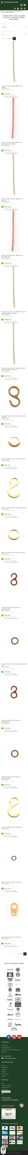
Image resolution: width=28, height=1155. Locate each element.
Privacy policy (5, 1074)
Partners (3, 1069)
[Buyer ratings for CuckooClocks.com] (8, 1114)
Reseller (3, 1071)
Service (4, 1080)
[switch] (3, 1153)
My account (4, 1089)
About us (3, 1065)
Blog (2, 1093)
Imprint (3, 1076)
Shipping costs (5, 1087)
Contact (5, 1042)
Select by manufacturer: (7, 31)
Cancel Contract (6, 1091)
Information (7, 1062)
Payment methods (6, 1085)
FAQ (2, 1083)
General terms (5, 1067)
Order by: (3, 23)
